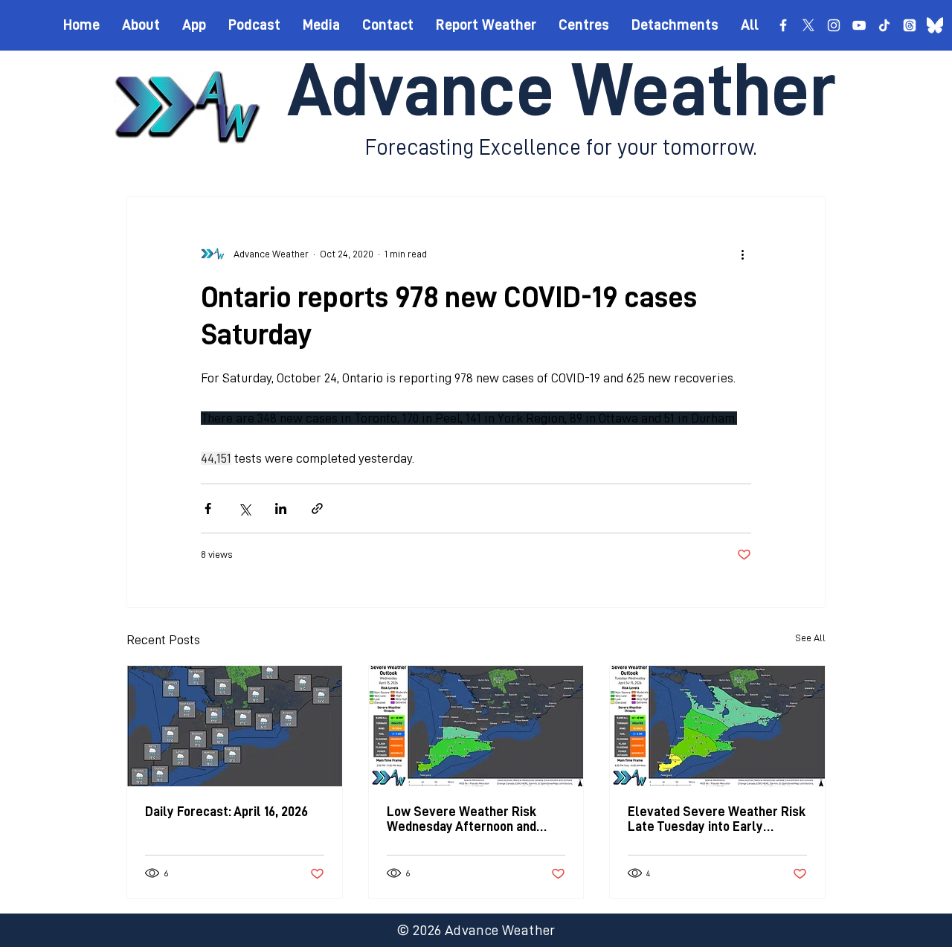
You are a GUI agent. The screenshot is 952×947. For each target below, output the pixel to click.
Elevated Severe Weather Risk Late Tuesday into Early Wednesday (716, 819)
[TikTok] (884, 25)
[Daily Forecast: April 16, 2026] (234, 726)
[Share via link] (317, 508)
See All (810, 637)
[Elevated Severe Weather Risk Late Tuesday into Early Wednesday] (717, 726)
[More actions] (742, 254)
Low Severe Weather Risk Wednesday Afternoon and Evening (461, 819)
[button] (583, 24)
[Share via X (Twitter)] (244, 508)
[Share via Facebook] (208, 508)
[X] (808, 25)
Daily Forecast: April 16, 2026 (226, 811)
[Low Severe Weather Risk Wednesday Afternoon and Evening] (476, 726)
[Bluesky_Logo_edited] (935, 25)
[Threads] (909, 25)
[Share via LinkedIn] (281, 508)
